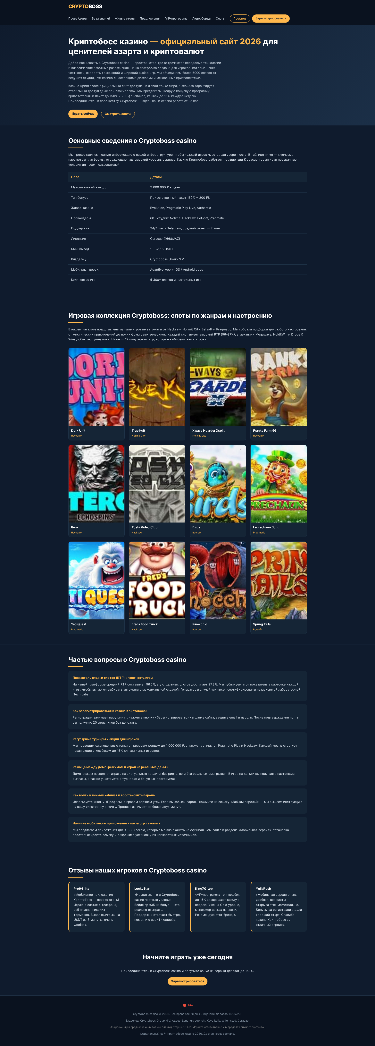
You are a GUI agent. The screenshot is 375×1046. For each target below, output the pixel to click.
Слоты (220, 18)
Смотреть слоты (118, 114)
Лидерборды (201, 18)
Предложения (150, 18)
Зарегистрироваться (270, 18)
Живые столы (125, 18)
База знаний (101, 18)
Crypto (85, 6)
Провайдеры (77, 18)
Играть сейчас (82, 113)
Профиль (239, 18)
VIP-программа (176, 18)
